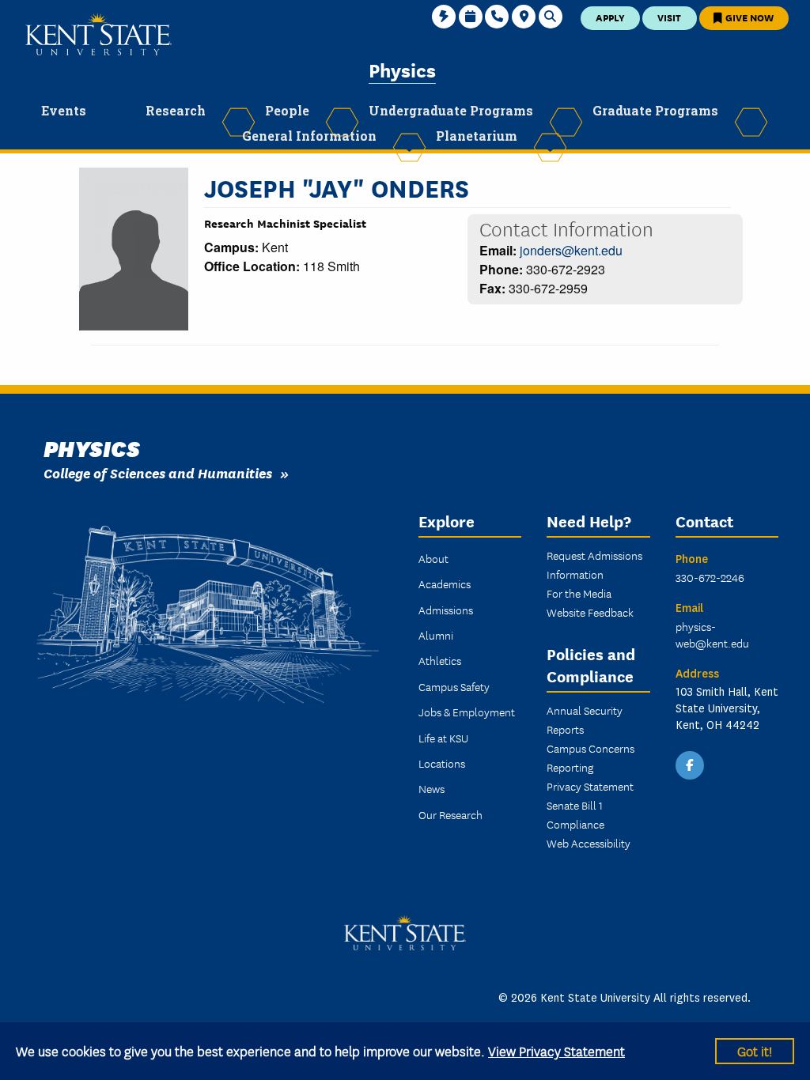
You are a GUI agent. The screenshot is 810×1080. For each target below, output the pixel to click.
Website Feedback (590, 612)
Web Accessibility (588, 843)
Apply (610, 17)
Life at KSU (443, 737)
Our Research (450, 814)
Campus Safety (454, 686)
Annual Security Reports (585, 719)
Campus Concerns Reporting (590, 757)
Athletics (439, 660)
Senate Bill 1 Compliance (575, 814)
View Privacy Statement (556, 1050)
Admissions (445, 609)
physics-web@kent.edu (712, 634)
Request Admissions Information (594, 564)
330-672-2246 (710, 577)
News (431, 788)
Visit (669, 17)
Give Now (748, 17)
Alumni (435, 635)
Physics (402, 69)
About (433, 558)
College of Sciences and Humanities (158, 472)
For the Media (579, 593)
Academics (444, 583)
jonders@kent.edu (571, 250)
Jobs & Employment (466, 711)
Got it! (754, 1050)
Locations (441, 763)
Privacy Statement (590, 786)
